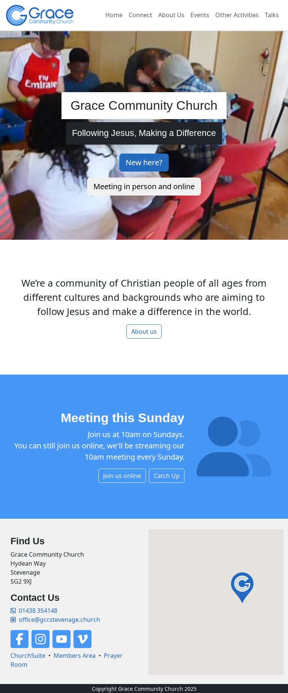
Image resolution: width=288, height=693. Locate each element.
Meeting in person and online (144, 186)
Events (199, 15)
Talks (272, 15)
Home (114, 15)
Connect (140, 15)
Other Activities (237, 15)
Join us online (122, 476)
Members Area (75, 655)
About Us (171, 15)
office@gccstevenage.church (59, 619)
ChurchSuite (27, 655)
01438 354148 (38, 610)
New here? (144, 162)
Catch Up (167, 476)
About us (144, 331)
